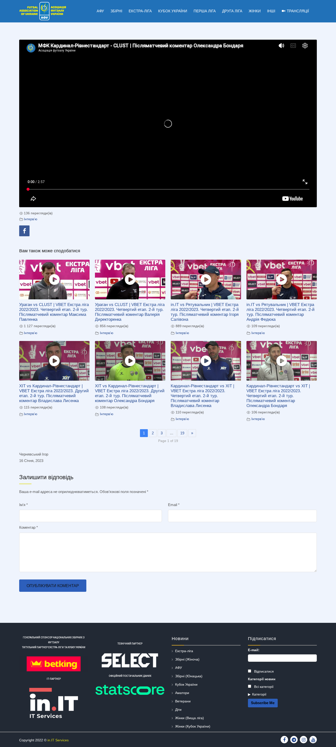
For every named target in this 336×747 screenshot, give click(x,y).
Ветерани (183, 701)
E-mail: (254, 650)
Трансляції (298, 11)
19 (182, 433)
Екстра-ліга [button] (140, 11)
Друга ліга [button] (232, 11)
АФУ (178, 668)
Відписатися (263, 671)
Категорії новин (261, 679)
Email (174, 505)
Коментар (28, 527)
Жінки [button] (255, 11)
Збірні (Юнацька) (188, 676)
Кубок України (186, 684)
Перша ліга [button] (205, 11)
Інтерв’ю (30, 219)
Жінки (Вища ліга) (189, 718)
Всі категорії (263, 687)
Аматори (182, 693)
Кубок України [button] (172, 11)
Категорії (259, 694)
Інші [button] (271, 11)
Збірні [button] (116, 11)
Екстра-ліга (184, 651)
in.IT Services (58, 740)
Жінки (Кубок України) (192, 726)
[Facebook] (24, 230)
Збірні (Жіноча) (187, 659)
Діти (178, 710)
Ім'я (23, 505)
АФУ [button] (100, 11)
